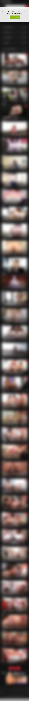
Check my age (15, 17)
